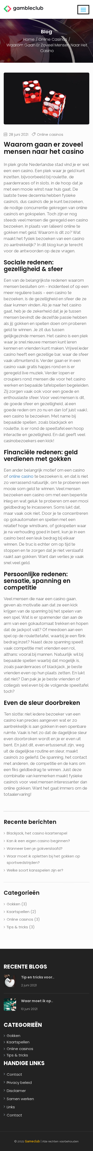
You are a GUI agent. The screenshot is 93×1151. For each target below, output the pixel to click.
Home (28, 39)
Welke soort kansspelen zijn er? (35, 870)
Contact (14, 1074)
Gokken (13, 904)
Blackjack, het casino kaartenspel (37, 833)
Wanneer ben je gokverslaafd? (34, 848)
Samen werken (20, 1098)
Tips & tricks (17, 927)
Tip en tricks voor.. (37, 977)
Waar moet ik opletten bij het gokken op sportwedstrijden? (43, 859)
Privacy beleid (19, 1082)
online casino (21, 476)
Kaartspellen (18, 911)
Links (11, 1107)
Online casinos (52, 39)
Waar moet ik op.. (37, 1000)
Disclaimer (16, 1090)
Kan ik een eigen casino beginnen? (38, 840)
